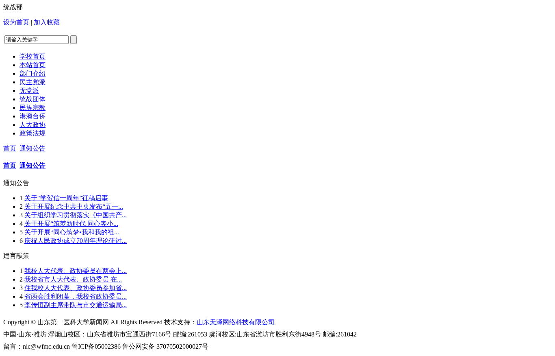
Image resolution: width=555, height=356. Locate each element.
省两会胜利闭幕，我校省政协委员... (75, 296)
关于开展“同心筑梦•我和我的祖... (71, 232)
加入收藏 (47, 22)
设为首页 (16, 22)
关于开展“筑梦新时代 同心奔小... (71, 223)
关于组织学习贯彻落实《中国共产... (75, 215)
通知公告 (33, 148)
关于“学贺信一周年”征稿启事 (66, 197)
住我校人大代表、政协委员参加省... (75, 287)
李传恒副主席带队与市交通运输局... (75, 304)
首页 (9, 148)
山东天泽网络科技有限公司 (236, 322)
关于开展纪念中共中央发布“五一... (73, 206)
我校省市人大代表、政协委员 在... (73, 279)
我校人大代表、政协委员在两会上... (75, 270)
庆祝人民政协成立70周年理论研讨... (75, 240)
